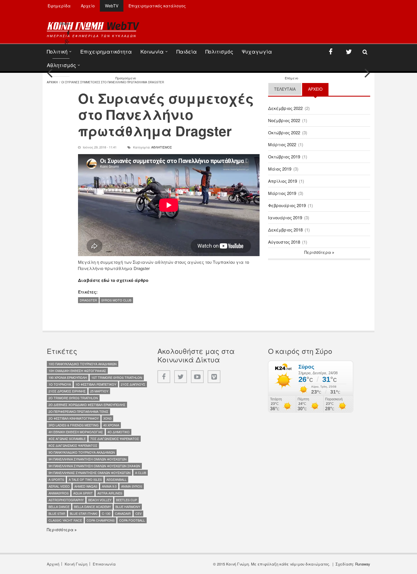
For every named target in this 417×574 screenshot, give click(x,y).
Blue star (57, 513)
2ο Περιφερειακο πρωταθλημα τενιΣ (78, 411)
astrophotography (66, 500)
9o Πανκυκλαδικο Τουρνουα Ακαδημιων (82, 452)
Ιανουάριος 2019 (285, 217)
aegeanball (116, 479)
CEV (138, 513)
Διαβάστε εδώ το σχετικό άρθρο (113, 280)
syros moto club (116, 300)
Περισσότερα (318, 252)
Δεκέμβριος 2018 (285, 230)
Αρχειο (318, 89)
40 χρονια (111, 425)
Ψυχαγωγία (257, 51)
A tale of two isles (85, 479)
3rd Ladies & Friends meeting (74, 425)
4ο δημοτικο (119, 432)
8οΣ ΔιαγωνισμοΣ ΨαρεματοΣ (73, 445)
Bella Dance (59, 506)
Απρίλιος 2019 (282, 181)
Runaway (362, 564)
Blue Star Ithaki (83, 513)
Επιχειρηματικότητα (106, 51)
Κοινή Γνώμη (76, 564)
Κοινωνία (152, 51)
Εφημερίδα (59, 5)
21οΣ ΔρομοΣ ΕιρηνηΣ (67, 391)
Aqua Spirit (83, 493)
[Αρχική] (93, 26)
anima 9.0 (109, 486)
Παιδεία (186, 51)
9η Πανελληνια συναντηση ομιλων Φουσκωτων (88, 459)
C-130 (106, 513)
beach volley (99, 500)
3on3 (107, 418)
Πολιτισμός (219, 51)
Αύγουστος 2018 (284, 242)
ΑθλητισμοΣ (161, 147)
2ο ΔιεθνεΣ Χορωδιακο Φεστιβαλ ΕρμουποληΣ (87, 404)
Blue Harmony (127, 506)
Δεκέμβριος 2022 (285, 108)
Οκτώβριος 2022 (284, 132)
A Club (140, 472)
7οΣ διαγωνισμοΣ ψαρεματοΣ (114, 438)
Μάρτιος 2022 (282, 144)
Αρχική (53, 564)
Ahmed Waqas (85, 486)
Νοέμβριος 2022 (284, 120)
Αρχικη (52, 82)
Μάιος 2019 (279, 169)
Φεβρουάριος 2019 (287, 205)
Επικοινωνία (104, 564)
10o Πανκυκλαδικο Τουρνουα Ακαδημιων (83, 364)
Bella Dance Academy (92, 506)
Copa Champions (101, 520)
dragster (88, 300)
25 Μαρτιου (99, 391)
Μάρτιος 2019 (282, 193)
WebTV (111, 5)
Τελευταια (285, 89)
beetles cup (126, 500)
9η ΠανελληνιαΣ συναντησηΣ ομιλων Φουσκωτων (89, 472)
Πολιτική (57, 51)
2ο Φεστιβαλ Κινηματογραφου (74, 418)
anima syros (131, 486)
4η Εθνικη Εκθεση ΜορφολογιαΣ (76, 432)
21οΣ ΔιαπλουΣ (133, 384)
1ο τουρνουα (60, 384)
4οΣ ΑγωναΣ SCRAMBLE (67, 438)
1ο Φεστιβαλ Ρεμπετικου (95, 384)
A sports (56, 479)
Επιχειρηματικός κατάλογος (157, 5)
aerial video (59, 486)
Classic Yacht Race (65, 520)
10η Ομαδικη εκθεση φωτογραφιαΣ (77, 370)
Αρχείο (88, 5)
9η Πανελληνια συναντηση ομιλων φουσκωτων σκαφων (94, 466)
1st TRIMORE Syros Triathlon (116, 377)
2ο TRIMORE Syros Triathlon (73, 398)
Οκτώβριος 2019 (284, 157)
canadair (123, 513)
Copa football (132, 520)
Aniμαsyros (59, 493)
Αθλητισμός (61, 65)
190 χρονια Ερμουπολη (68, 377)
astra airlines (109, 493)
